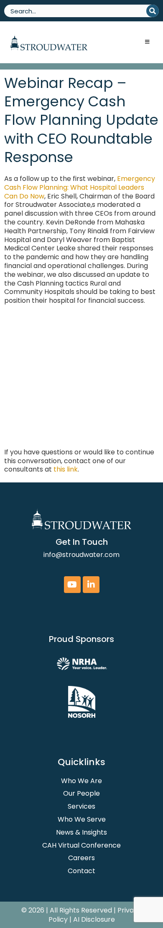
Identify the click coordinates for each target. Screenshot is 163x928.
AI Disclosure (94, 919)
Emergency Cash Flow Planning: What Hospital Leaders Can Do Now (79, 187)
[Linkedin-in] (91, 584)
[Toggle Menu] (147, 42)
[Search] (152, 11)
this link (65, 469)
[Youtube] (72, 584)
